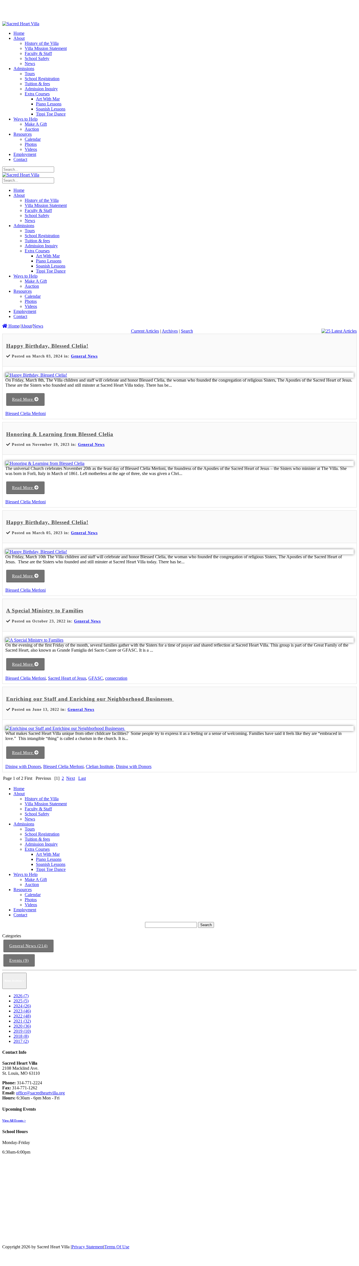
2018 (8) (21, 1036)
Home (13, 326)
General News (84, 356)
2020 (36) (22, 1026)
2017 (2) (21, 1041)
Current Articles (145, 331)
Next (70, 778)
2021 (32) (22, 1021)
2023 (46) (22, 1011)
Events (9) (19, 960)
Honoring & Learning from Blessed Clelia (59, 434)
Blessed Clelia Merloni (25, 413)
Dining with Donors (23, 766)
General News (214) (28, 946)
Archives (170, 331)
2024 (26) (22, 1006)
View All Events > (14, 1120)
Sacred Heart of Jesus (67, 678)
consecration (116, 678)
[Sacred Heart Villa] (20, 23)
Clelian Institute (100, 766)
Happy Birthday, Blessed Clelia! (47, 346)
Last (82, 778)
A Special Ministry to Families (44, 611)
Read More (23, 399)
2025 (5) (21, 1000)
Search (187, 331)
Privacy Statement (87, 1246)
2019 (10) (22, 1031)
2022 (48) (22, 1016)
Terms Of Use (116, 1246)
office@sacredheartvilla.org (40, 1092)
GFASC (95, 678)
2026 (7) (21, 995)
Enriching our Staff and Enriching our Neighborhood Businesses (90, 699)
